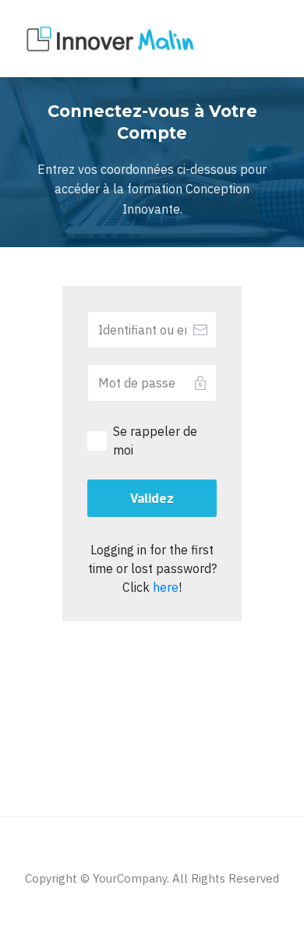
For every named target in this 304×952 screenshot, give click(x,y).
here (166, 587)
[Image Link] (110, 39)
